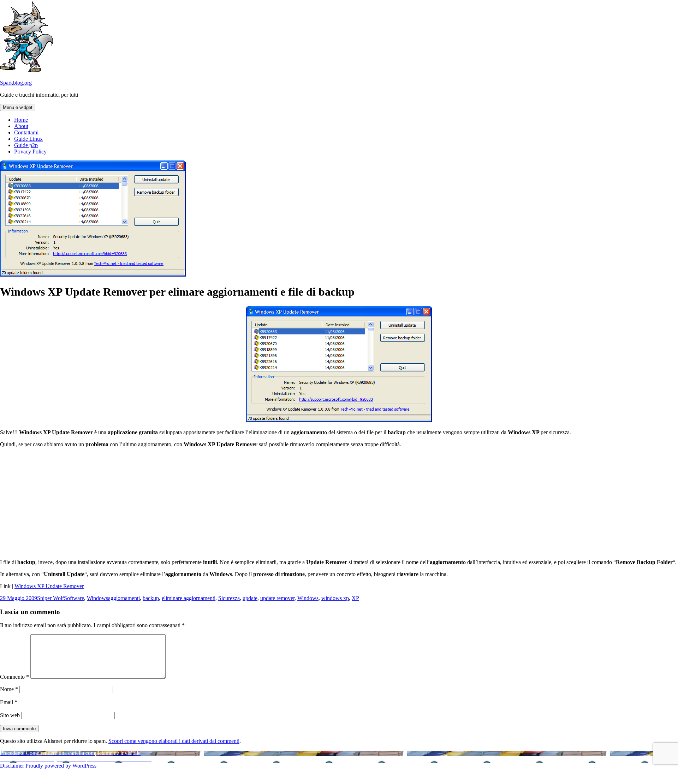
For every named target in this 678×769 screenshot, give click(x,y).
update (250, 598)
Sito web (10, 715)
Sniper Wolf (50, 598)
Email (8, 702)
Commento (14, 677)
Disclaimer (12, 766)
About (21, 126)
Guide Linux (28, 139)
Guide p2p (26, 145)
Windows (97, 598)
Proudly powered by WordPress (60, 766)
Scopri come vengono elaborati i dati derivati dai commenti (173, 741)
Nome (9, 689)
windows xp (335, 598)
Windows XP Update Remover (49, 586)
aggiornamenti (124, 598)
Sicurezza (229, 598)
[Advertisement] (339, 502)
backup (151, 598)
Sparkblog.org (16, 83)
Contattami (26, 132)
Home (21, 120)
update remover (277, 598)
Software (74, 598)
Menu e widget (17, 107)
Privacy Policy (30, 152)
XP (355, 598)
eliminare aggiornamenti (188, 598)
